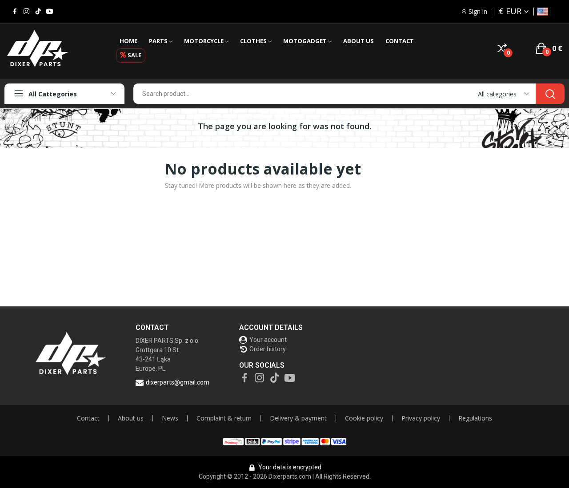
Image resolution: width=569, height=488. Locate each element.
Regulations (475, 418)
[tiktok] (38, 11)
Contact (88, 418)
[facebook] (15, 11)
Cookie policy (364, 418)
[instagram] (26, 11)
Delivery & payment (298, 418)
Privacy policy (420, 418)
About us (131, 418)
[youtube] (49, 11)
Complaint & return (224, 418)
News (170, 418)
